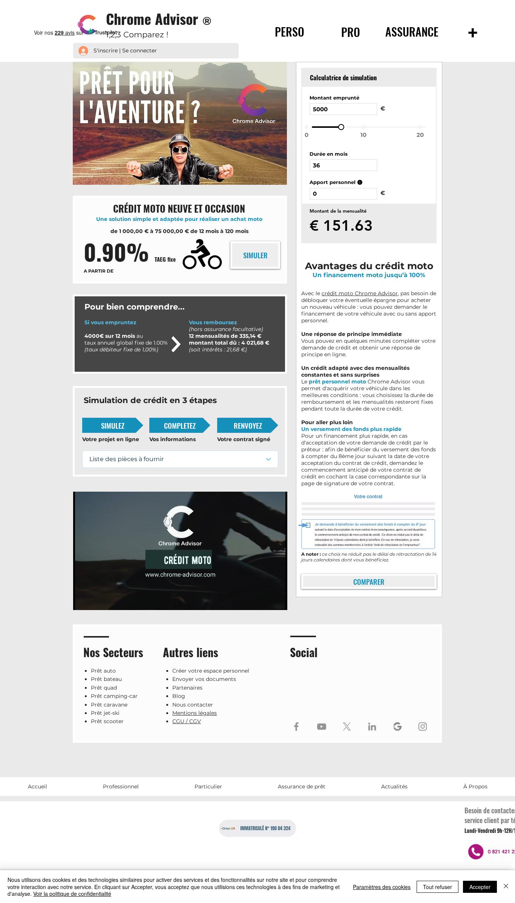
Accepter (479, 887)
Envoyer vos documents (204, 679)
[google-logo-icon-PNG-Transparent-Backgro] (397, 726)
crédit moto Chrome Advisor (360, 293)
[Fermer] (505, 886)
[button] (120, 786)
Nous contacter (192, 704)
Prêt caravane (109, 704)
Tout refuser (437, 887)
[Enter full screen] (277, 600)
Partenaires (187, 687)
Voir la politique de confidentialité (72, 893)
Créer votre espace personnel (210, 670)
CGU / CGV (186, 721)
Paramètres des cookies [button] (382, 887)
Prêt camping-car (114, 696)
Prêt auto (103, 670)
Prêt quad (104, 687)
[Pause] (83, 600)
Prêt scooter (107, 721)
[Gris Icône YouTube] (321, 726)
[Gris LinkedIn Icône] (372, 726)
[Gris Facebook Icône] (296, 726)
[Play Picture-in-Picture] (264, 600)
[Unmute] (96, 600)
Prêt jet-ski (105, 713)
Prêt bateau (106, 679)
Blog (178, 696)
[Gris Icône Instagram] (422, 726)
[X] (347, 726)
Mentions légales (194, 713)
